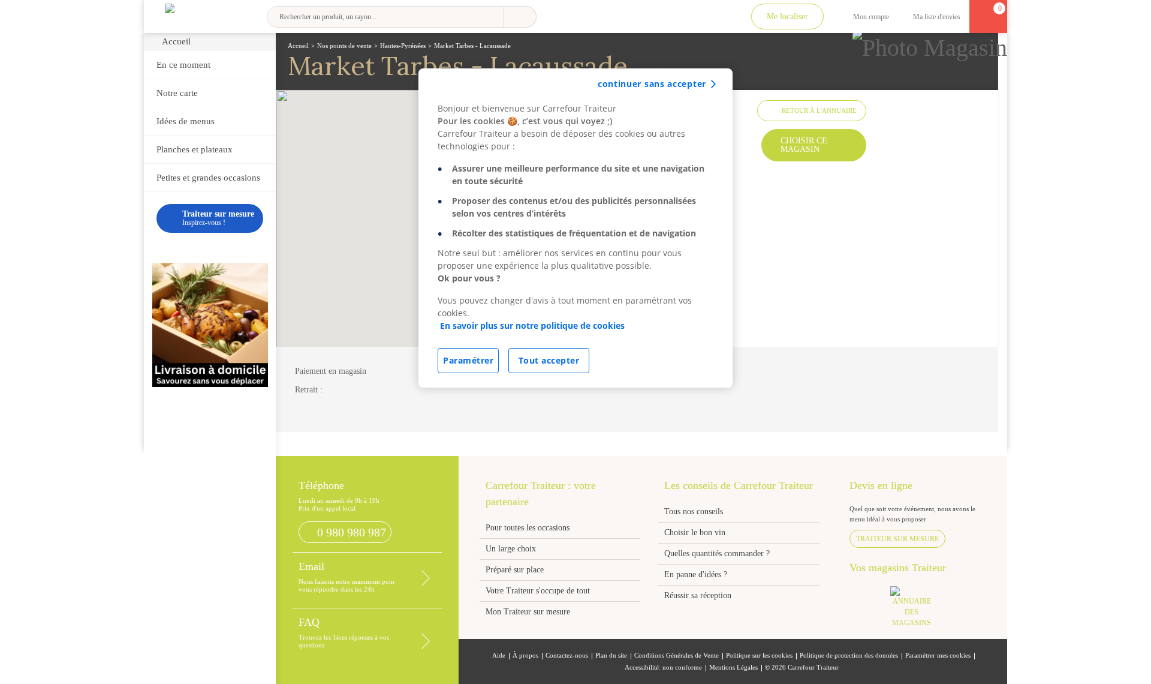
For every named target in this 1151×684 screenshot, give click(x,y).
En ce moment (183, 65)
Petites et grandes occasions (208, 177)
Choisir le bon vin (694, 532)
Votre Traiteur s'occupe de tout (538, 590)
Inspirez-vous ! (218, 218)
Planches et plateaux (194, 149)
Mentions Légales (733, 667)
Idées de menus (185, 121)
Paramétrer (468, 360)
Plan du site (611, 655)
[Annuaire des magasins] (917, 610)
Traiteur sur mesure (897, 539)
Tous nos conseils (694, 511)
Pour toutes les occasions (528, 527)
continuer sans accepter (652, 83)
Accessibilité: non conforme (663, 667)
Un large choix (511, 548)
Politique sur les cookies (759, 655)
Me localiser (787, 16)
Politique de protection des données (849, 655)
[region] (575, 228)
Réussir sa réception (697, 595)
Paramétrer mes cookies (938, 655)
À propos (525, 655)
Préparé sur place (515, 569)
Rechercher (520, 17)
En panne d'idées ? (695, 574)
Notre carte (177, 93)
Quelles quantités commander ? (717, 553)
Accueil (176, 41)
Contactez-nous (567, 655)
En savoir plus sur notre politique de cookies (532, 325)
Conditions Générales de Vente (676, 655)
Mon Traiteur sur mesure (528, 611)
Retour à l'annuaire (819, 110)
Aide (498, 655)
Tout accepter (549, 360)
